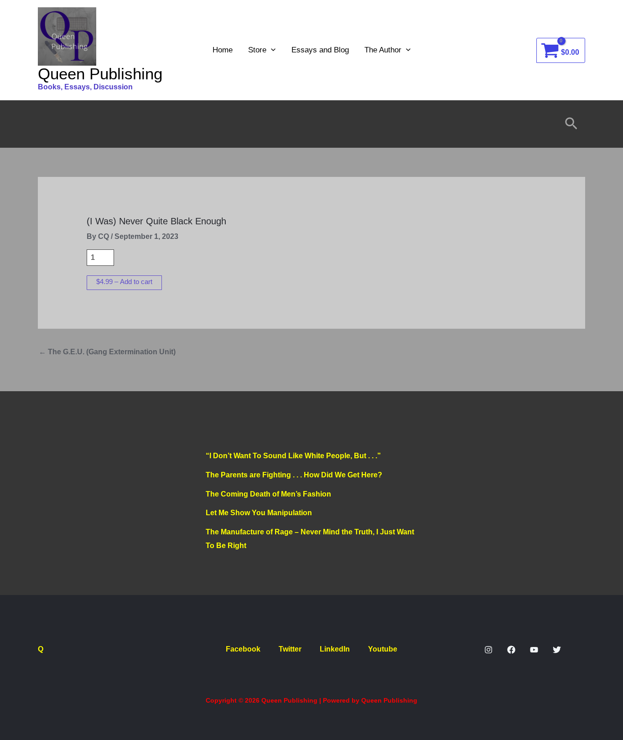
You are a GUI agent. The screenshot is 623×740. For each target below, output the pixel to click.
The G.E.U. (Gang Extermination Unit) (107, 352)
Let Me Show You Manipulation (259, 513)
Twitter (290, 649)
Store (257, 50)
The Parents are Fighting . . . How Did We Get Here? (294, 475)
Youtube (382, 649)
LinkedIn (335, 649)
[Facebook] (511, 650)
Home (223, 50)
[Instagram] (488, 650)
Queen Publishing (100, 74)
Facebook (243, 649)
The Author (382, 50)
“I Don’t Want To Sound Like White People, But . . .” (293, 456)
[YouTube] (534, 650)
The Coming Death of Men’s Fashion (268, 494)
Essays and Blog (320, 50)
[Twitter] (557, 650)
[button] (270, 50)
